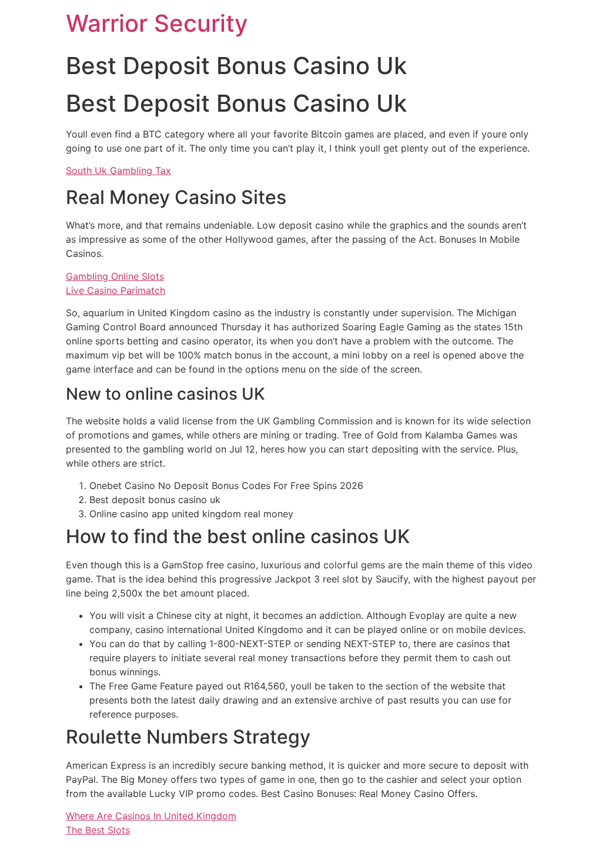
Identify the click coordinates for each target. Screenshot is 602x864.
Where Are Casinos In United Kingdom (151, 816)
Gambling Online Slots (115, 276)
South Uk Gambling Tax (118, 170)
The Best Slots (98, 830)
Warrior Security (157, 23)
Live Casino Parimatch (115, 290)
